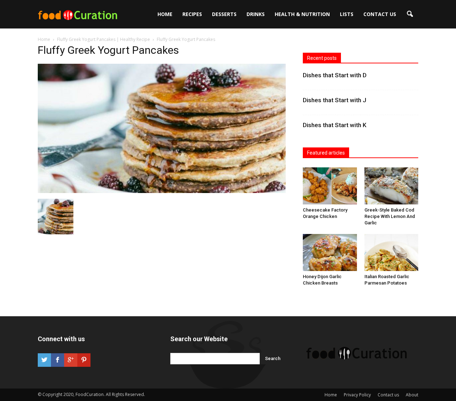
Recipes (192, 14)
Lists (346, 14)
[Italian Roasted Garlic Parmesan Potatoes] (391, 252)
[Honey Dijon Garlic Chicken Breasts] (330, 252)
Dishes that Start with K (334, 125)
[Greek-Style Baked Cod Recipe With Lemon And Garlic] (391, 185)
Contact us (379, 14)
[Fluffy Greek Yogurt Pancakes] (162, 191)
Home (164, 14)
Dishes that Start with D (335, 75)
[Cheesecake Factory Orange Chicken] (330, 185)
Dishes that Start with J (334, 100)
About (412, 395)
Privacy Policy (357, 395)
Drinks (256, 14)
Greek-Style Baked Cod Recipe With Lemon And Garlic (389, 216)
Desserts (224, 14)
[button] (409, 14)
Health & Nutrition (302, 14)
